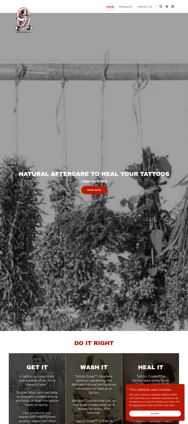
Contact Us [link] (144, 6)
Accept (155, 413)
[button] (173, 6)
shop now (94, 190)
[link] (23, 6)
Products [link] (125, 6)
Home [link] (110, 6)
